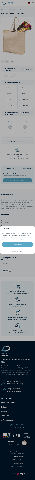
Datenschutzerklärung (19, 240)
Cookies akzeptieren (17, 244)
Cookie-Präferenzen (17, 251)
